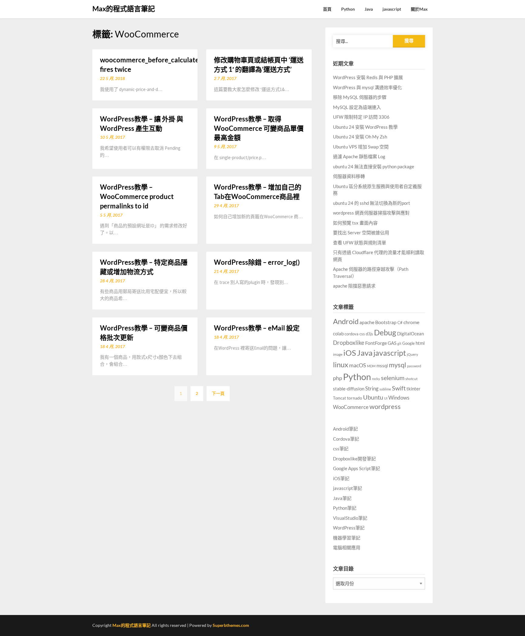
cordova (352, 333)
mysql (397, 365)
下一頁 (218, 393)
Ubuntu (373, 397)
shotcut (411, 378)
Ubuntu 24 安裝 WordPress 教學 (365, 127)
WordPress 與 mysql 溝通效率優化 (367, 87)
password (414, 366)
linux (340, 364)
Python (348, 9)
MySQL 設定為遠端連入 (357, 107)
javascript (392, 9)
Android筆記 (345, 429)
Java (369, 9)
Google (408, 343)
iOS (349, 352)
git (399, 343)
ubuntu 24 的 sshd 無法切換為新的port (371, 203)
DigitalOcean (410, 333)
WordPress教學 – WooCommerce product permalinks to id (137, 196)
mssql (382, 365)
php (337, 378)
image (337, 354)
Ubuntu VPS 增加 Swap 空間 (361, 146)
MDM (371, 366)
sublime (385, 389)
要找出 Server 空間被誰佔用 (361, 232)
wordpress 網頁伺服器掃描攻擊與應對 (371, 212)
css (362, 333)
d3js (369, 333)
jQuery (412, 354)
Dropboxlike (348, 342)
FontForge (376, 343)
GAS (392, 343)
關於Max (419, 9)
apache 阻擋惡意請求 (354, 285)
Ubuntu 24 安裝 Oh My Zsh (360, 136)
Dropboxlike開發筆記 (354, 458)
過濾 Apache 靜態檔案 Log (359, 156)
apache (366, 322)
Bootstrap (385, 322)
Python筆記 (344, 508)
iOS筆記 (341, 478)
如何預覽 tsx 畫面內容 (355, 222)
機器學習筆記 (346, 537)
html (420, 343)
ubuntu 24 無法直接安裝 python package (373, 166)
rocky (376, 379)
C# (400, 322)
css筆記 (340, 448)
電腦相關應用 (346, 547)
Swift (399, 388)
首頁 (327, 9)
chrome (411, 322)
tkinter (413, 388)
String (372, 389)
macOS (357, 365)
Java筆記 (342, 498)
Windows (398, 397)
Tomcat (339, 398)
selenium (392, 377)
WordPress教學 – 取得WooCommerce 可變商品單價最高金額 (259, 128)
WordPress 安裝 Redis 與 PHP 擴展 (368, 77)
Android (346, 321)
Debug (385, 332)
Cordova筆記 (346, 439)
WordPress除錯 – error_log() (257, 262)
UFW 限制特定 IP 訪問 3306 (361, 117)
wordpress (385, 406)
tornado (354, 397)
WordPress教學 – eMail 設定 (257, 328)
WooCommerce (351, 407)
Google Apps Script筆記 (356, 468)
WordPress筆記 (349, 527)
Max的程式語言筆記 (123, 8)
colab (338, 333)
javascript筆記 (347, 488)
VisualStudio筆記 (350, 518)
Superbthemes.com (231, 625)
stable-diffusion (348, 388)
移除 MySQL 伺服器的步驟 (359, 97)
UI (385, 398)
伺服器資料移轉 (349, 176)
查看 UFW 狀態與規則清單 (359, 242)
